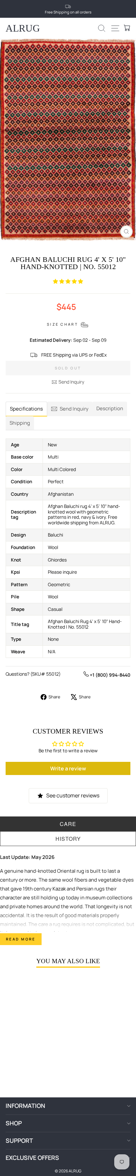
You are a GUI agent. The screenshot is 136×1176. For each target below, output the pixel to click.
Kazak (59, 888)
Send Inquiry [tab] (74, 408)
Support (19, 1140)
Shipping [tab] (20, 422)
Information (25, 1106)
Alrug (23, 28)
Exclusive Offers (32, 1158)
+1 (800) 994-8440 (109, 675)
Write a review (68, 768)
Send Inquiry (71, 382)
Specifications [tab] (26, 408)
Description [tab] (109, 408)
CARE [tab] (68, 824)
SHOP (14, 1123)
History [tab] (68, 838)
